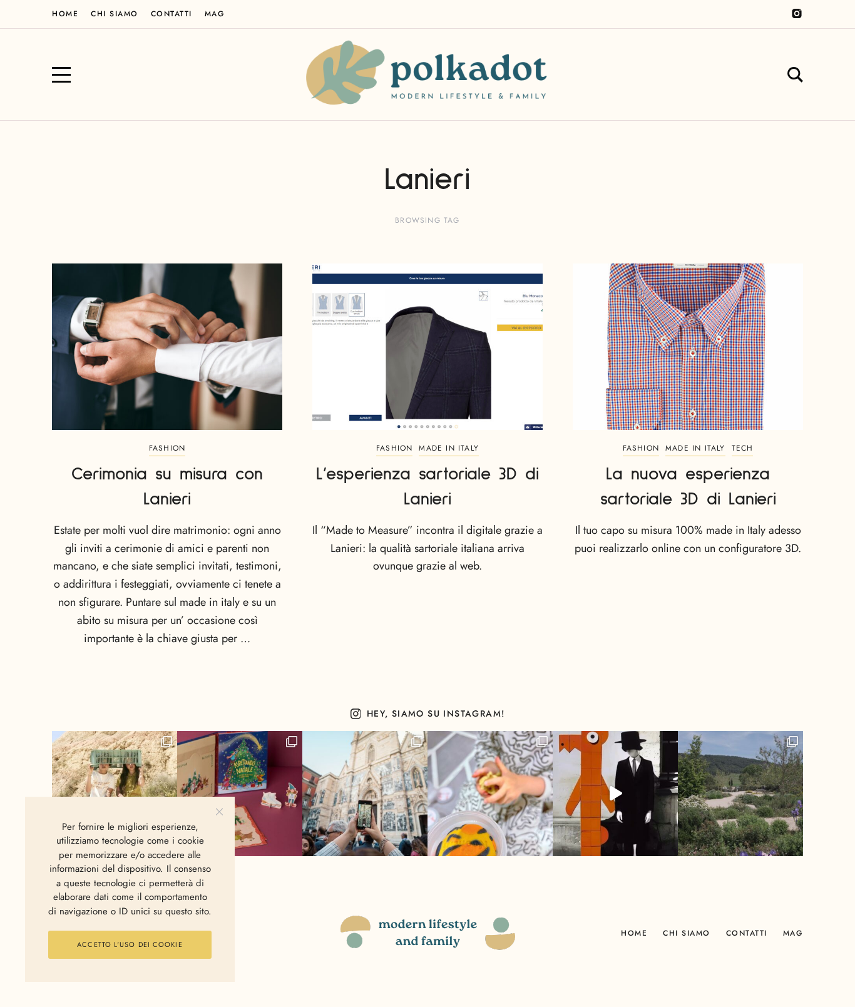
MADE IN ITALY (449, 448)
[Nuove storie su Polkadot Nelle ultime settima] (114, 793)
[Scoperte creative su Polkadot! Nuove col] (364, 793)
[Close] (219, 812)
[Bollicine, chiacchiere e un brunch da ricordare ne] (740, 793)
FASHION (167, 448)
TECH (743, 448)
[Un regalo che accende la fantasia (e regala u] (490, 793)
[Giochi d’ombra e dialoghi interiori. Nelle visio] (615, 793)
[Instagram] (796, 13)
